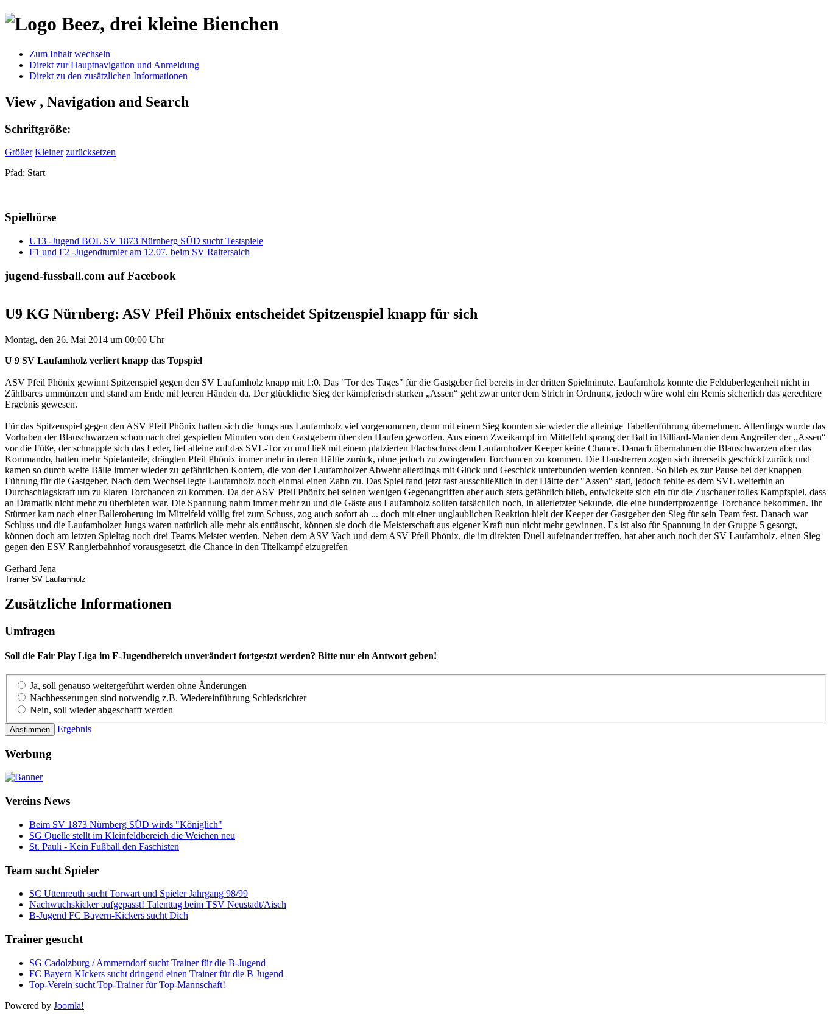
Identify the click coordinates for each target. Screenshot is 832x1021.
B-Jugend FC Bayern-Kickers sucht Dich (108, 915)
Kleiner (49, 152)
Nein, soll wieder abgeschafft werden (101, 710)
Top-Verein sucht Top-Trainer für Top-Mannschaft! (127, 985)
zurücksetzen (91, 152)
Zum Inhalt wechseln (69, 54)
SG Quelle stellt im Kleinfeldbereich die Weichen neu (132, 835)
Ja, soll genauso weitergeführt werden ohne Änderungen (138, 685)
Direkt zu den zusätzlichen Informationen (108, 76)
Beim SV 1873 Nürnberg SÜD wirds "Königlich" (125, 824)
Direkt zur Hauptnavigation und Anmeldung (114, 65)
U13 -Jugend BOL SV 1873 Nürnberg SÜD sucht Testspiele (146, 241)
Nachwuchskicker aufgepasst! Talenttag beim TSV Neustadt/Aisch (157, 904)
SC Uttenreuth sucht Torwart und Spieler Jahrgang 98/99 (138, 893)
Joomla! (69, 1005)
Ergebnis (74, 729)
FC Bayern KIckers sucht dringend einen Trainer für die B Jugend (156, 974)
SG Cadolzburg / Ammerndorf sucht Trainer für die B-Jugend (147, 963)
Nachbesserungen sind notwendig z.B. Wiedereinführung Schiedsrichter (168, 698)
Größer (18, 152)
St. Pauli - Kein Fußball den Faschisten (104, 846)
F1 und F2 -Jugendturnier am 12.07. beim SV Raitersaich (139, 252)
